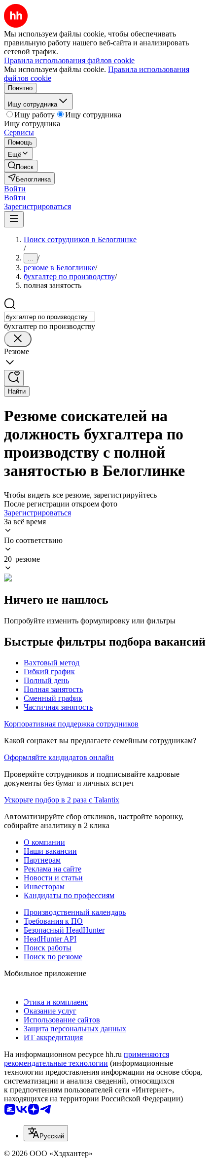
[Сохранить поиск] (14, 378)
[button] (15, 188)
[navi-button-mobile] (14, 219)
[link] (20, 166)
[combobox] (49, 317)
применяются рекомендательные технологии (86, 1058)
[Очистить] (18, 339)
